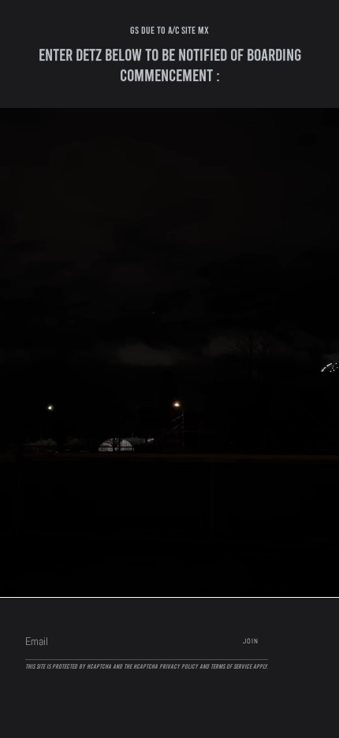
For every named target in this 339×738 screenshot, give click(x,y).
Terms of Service (230, 666)
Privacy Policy (178, 666)
